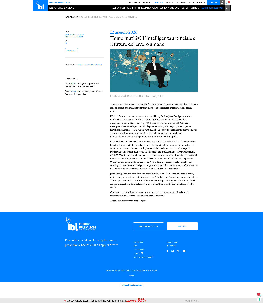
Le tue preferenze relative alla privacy (143, 271)
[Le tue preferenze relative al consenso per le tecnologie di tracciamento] (259, 299)
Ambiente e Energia (121, 7)
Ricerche (147, 2)
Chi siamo (133, 2)
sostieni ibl (182, 226)
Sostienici (213, 2)
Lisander (137, 253)
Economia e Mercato (169, 7)
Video (136, 246)
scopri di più (191, 300)
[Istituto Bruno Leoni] (41, 5)
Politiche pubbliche (190, 7)
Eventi (158, 2)
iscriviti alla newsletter (148, 226)
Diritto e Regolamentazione (145, 7)
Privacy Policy (111, 271)
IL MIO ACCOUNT (172, 242)
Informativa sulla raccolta (131, 285)
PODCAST (172, 246)
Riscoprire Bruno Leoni (142, 257)
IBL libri (180, 2)
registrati (71, 50)
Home (67, 17)
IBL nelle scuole (196, 2)
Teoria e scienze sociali (212, 7)
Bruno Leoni (138, 242)
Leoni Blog (138, 249)
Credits (131, 276)
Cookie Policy (123, 271)
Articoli (170, 2)
